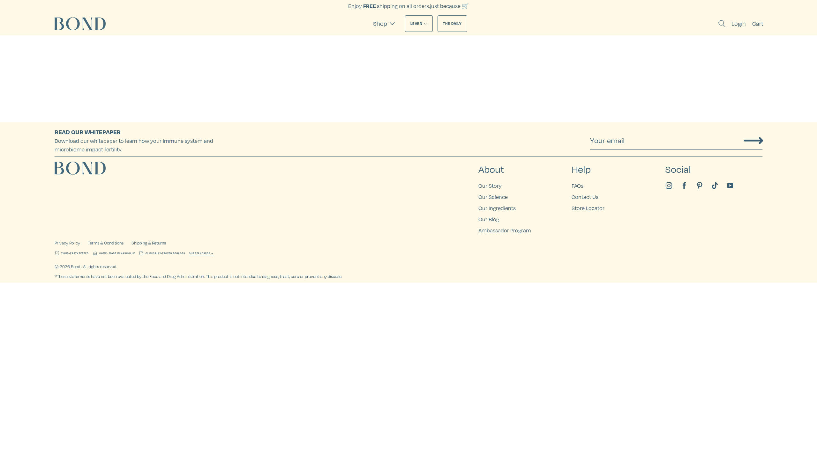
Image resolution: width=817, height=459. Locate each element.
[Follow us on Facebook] (684, 185)
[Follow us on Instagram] (669, 185)
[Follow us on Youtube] (730, 185)
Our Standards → (201, 253)
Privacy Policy (67, 242)
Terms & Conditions (106, 242)
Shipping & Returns (148, 242)
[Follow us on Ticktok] (715, 185)
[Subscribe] (753, 140)
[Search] (722, 23)
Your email (607, 140)
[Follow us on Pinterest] (699, 185)
